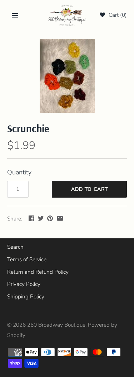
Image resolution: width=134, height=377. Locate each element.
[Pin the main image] (50, 218)
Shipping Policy (25, 296)
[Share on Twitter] (41, 218)
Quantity (19, 172)
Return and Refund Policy (38, 272)
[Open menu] (15, 15)
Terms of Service (26, 259)
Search (15, 246)
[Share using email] (60, 218)
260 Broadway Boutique (56, 324)
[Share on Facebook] (31, 218)
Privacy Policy (23, 284)
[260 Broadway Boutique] (67, 15)
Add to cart (89, 189)
